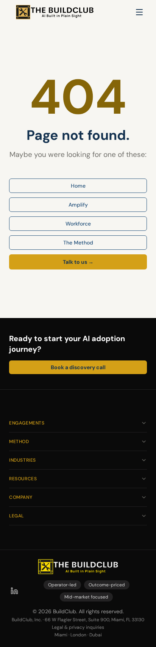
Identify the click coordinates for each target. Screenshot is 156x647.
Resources (23, 479)
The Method (78, 242)
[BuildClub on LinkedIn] (14, 591)
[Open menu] (139, 12)
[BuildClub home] (54, 12)
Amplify (78, 204)
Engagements (27, 423)
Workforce (78, 223)
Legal (16, 516)
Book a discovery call (78, 367)
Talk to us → (78, 261)
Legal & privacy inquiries (78, 627)
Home (78, 185)
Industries (22, 460)
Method (19, 442)
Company (20, 497)
